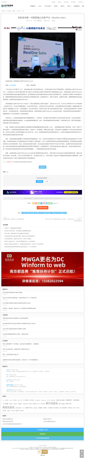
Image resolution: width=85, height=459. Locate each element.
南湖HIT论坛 (29, 407)
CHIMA (7, 400)
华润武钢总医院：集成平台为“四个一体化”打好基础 (17, 238)
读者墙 (53, 2)
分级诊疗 (20, 403)
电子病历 (56, 407)
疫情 (60, 407)
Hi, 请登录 (4, 2)
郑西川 (13, 410)
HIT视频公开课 (42, 430)
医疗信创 (43, 403)
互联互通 (53, 400)
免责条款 (45, 447)
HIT (21, 400)
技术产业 (19, 11)
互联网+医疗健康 (60, 400)
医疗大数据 (62, 403)
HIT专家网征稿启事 (42, 438)
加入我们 (66, 2)
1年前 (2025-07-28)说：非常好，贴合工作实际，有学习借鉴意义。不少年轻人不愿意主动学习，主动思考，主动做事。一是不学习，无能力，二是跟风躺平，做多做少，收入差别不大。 (41, 390)
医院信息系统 (18, 407)
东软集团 (31, 212)
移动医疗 (64, 407)
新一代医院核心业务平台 (55, 212)
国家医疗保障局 (47, 419)
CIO (39, 6)
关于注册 (36, 447)
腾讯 (74, 407)
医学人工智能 (32, 403)
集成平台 (64, 212)
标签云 (59, 2)
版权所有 (32, 448)
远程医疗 (9, 410)
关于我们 (73, 2)
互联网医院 (76, 400)
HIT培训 (32, 400)
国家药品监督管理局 (8, 421)
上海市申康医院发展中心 (49, 421)
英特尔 (77, 407)
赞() (43, 167)
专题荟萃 (42, 434)
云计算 (48, 400)
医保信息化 (25, 403)
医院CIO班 (68, 403)
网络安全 (70, 407)
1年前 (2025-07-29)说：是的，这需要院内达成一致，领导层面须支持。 (16, 385)
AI (3, 400)
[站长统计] (42, 455)
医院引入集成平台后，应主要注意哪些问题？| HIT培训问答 (19, 241)
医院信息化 (9, 407)
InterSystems (43, 400)
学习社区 (48, 6)
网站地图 (49, 447)
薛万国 (4, 410)
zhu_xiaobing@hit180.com (44, 448)
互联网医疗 (68, 400)
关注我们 (80, 2)
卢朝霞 (35, 212)
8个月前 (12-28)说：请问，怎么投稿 (13, 380)
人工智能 (5, 403)
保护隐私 (40, 447)
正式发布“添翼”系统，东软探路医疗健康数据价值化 (17, 230)
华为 (23, 407)
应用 (55, 6)
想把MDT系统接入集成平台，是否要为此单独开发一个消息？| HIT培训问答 (23, 244)
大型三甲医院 (42, 212)
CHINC (10, 400)
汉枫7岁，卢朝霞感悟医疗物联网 (12, 228)
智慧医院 (50, 407)
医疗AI (38, 403)
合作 (68, 6)
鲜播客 (32, 6)
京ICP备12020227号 (55, 448)
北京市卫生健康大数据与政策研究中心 (12, 424)
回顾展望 (35, 407)
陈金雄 (17, 410)
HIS (26, 212)
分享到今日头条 (42, 207)
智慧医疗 (45, 407)
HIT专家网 (7, 6)
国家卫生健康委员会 (8, 419)
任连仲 (10, 403)
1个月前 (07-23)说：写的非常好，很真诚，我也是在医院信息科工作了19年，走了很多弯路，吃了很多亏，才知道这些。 (28, 370)
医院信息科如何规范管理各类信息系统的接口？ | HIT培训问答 (20, 246)
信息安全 (15, 403)
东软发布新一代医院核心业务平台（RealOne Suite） (42, 17)
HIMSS (15, 400)
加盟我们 (54, 447)
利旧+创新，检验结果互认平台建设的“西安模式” (16, 233)
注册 (46, 181)
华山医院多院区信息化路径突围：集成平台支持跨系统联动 (19, 236)
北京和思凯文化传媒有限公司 (22, 448)
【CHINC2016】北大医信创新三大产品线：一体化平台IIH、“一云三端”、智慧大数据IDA (63, 220)
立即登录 (39, 181)
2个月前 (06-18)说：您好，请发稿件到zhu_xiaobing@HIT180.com (16, 375)
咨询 (62, 6)
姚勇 (47, 212)
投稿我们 (77, 6)
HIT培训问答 (37, 400)
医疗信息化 (52, 403)
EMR (23, 212)
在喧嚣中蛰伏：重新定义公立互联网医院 (13, 219)
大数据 (40, 408)
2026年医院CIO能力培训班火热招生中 (22, 162)
